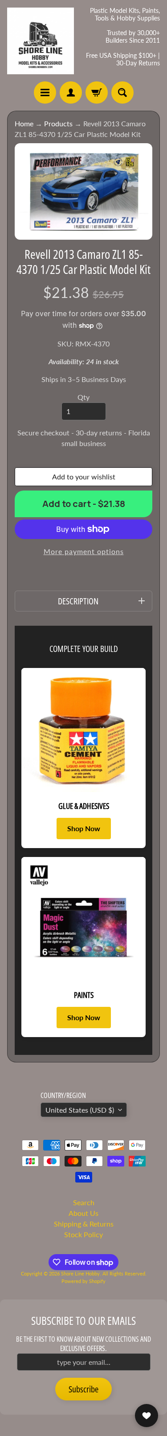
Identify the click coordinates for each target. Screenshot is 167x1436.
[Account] (71, 92)
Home (24, 123)
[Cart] (97, 92)
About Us (83, 1213)
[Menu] (45, 92)
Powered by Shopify (83, 1281)
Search (83, 1202)
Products (58, 123)
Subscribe (83, 1389)
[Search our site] (122, 92)
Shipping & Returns (84, 1223)
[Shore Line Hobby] (40, 41)
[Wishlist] (146, 1415)
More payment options (84, 551)
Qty (83, 397)
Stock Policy (83, 1234)
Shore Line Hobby (80, 1273)
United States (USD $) (79, 1110)
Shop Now (83, 828)
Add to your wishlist (83, 476)
